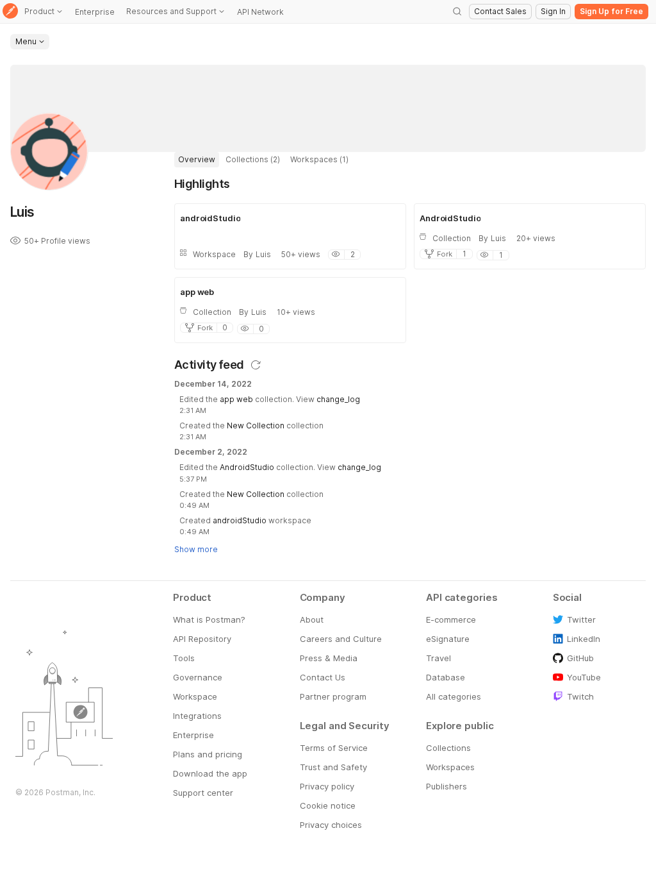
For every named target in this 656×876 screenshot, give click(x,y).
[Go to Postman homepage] (10, 12)
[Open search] (457, 11)
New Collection (255, 425)
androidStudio (239, 520)
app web (236, 399)
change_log (338, 399)
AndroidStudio (247, 467)
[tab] (196, 159)
